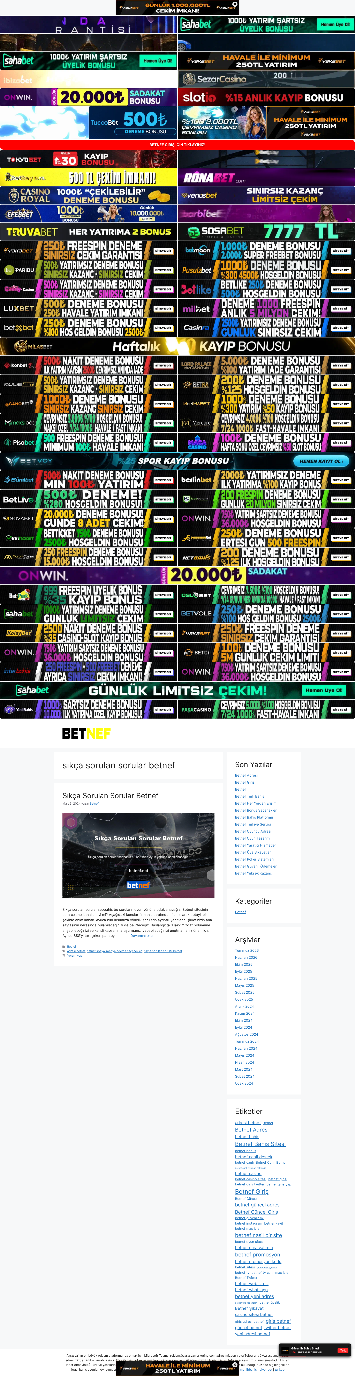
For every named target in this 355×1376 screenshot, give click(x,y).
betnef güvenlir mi (249, 1218)
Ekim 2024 (243, 1020)
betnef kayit (273, 1223)
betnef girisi (277, 1179)
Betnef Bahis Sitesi (260, 1143)
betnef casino (248, 1173)
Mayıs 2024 (244, 1055)
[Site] (88, 250)
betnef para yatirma (254, 1247)
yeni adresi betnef (252, 1333)
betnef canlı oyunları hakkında (250, 1168)
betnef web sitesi (252, 1283)
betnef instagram (248, 1223)
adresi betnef (76, 951)
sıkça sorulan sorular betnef (163, 951)
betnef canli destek (253, 1156)
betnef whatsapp (251, 1289)
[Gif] (177, 346)
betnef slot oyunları (267, 1267)
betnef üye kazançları (246, 1303)
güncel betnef (248, 1327)
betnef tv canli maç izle (269, 1272)
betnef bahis (247, 1136)
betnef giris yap (278, 1184)
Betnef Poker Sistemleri (254, 859)
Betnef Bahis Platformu (254, 817)
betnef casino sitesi (250, 1179)
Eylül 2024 (243, 1027)
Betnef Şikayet (249, 1308)
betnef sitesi (245, 1267)
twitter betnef (277, 1327)
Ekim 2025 (243, 964)
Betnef (71, 946)
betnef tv (242, 1272)
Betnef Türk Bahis (249, 796)
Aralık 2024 (244, 1006)
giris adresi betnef (249, 1321)
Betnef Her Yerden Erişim (256, 803)
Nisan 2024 (244, 1062)
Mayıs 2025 (244, 985)
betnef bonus (245, 1151)
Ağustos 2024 (246, 1034)
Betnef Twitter (246, 1278)
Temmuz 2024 (247, 1041)
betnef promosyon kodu (258, 1261)
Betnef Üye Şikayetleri (253, 852)
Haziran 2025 (246, 978)
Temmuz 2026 (247, 950)
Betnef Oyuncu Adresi (253, 831)
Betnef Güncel (246, 1199)
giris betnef (278, 1321)
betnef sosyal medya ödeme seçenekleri (114, 951)
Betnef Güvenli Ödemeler (256, 866)
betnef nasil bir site (258, 1235)
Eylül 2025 (243, 971)
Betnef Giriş (245, 782)
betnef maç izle (247, 1228)
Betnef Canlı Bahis (270, 1162)
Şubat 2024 (245, 1076)
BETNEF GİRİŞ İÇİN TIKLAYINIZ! (177, 145)
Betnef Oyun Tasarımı (253, 838)
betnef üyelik (269, 1302)
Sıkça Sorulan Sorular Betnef (110, 795)
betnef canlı (244, 1162)
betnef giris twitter (249, 1184)
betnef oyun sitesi (249, 1242)
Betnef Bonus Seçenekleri (256, 810)
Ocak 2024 (244, 1083)
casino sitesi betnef (254, 1314)
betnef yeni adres (254, 1296)
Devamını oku (141, 936)
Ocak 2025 (244, 999)
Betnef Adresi (246, 775)
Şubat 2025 (244, 992)
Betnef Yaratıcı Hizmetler (255, 845)
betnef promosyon (257, 1254)
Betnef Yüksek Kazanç (253, 873)
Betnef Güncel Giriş (256, 1212)
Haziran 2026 (246, 957)
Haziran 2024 (246, 1048)
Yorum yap (74, 955)
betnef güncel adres (257, 1205)
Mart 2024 (243, 1069)
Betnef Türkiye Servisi (253, 824)
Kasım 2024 (245, 1013)
